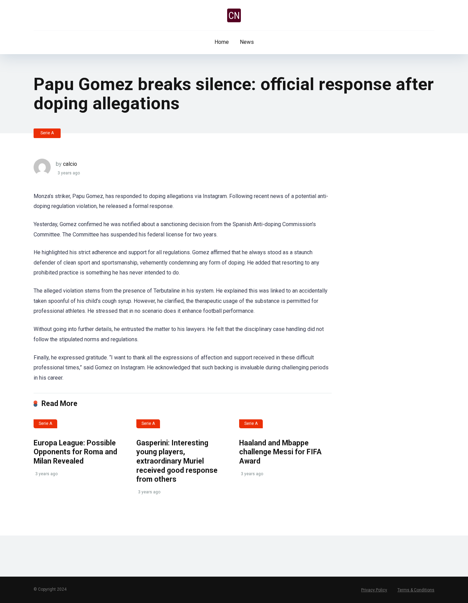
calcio (70, 164)
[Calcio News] (234, 15)
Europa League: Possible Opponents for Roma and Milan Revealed (75, 452)
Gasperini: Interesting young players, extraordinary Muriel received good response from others (177, 461)
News (247, 42)
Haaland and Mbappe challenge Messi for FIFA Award (280, 452)
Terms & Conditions (415, 590)
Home (221, 42)
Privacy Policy (374, 590)
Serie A (47, 133)
